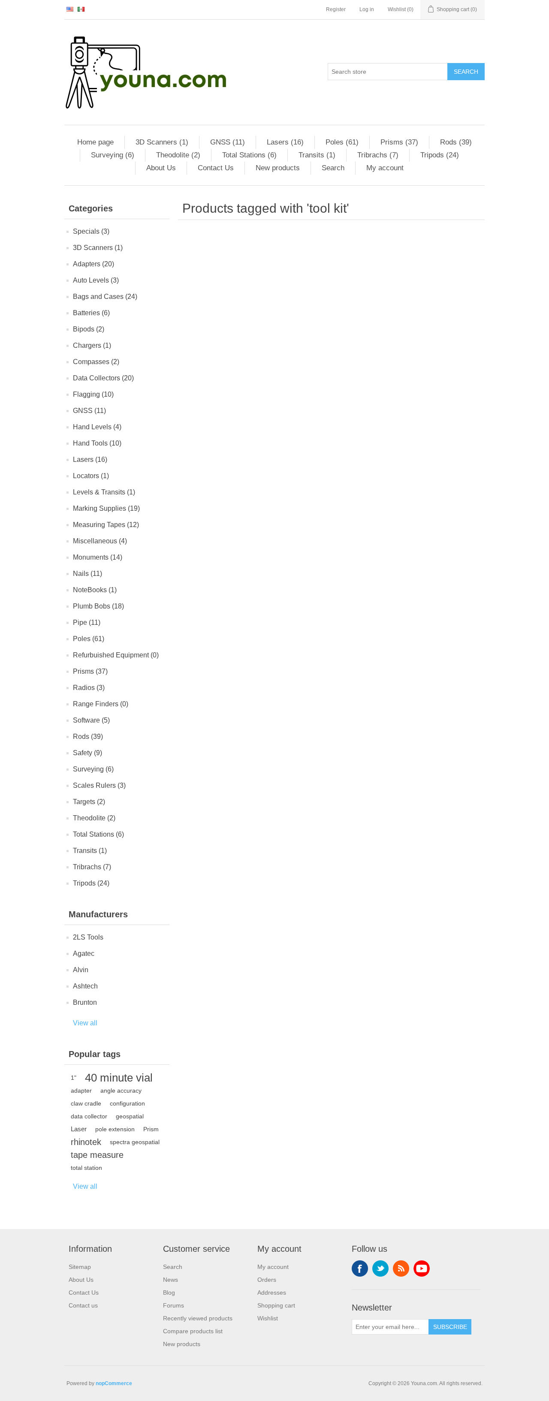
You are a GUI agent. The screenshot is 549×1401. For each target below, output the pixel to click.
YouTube (421, 1268)
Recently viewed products (197, 1318)
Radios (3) (89, 687)
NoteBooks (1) (95, 590)
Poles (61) (342, 142)
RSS (401, 1268)
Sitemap (80, 1266)
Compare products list (193, 1331)
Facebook (360, 1268)
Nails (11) (87, 573)
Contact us (83, 1305)
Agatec (83, 953)
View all (85, 1023)
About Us (161, 168)
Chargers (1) (92, 345)
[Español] (81, 9)
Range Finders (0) (100, 704)
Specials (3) (91, 231)
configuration (127, 1103)
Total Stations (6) (249, 155)
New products (278, 168)
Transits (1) (317, 155)
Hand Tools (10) (97, 443)
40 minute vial (119, 1078)
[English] (70, 9)
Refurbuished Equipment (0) (116, 655)
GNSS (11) (227, 142)
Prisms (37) (399, 142)
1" (73, 1077)
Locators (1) (91, 475)
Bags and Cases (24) (105, 296)
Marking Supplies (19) (106, 508)
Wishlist (267, 1318)
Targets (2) (89, 801)
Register (336, 9)
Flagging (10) (93, 394)
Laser (79, 1129)
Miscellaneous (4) (100, 541)
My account (385, 168)
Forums (173, 1305)
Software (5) (91, 720)
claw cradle (86, 1103)
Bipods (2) (88, 329)
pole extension (115, 1129)
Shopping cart (276, 1305)
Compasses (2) (96, 361)
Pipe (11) (86, 622)
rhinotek (86, 1142)
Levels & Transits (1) (104, 492)
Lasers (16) (285, 142)
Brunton (85, 1002)
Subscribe (450, 1326)
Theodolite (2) (178, 155)
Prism (151, 1129)
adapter (81, 1090)
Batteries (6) (91, 312)
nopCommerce (114, 1383)
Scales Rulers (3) (99, 785)
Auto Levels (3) (96, 280)
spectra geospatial (135, 1142)
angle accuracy (121, 1090)
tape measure (97, 1155)
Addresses (271, 1292)
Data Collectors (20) (103, 378)
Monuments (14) (97, 557)
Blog (169, 1292)
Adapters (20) (93, 264)
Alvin (80, 969)
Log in (366, 9)
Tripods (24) (439, 155)
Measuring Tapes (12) (106, 524)
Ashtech (85, 986)
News (170, 1279)
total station (86, 1167)
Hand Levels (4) (97, 427)
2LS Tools (88, 937)
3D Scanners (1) (162, 142)
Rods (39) (456, 142)
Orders (266, 1279)
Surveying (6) (112, 155)
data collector (89, 1116)
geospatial (130, 1116)
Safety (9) (87, 752)
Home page (95, 142)
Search (466, 71)
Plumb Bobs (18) (98, 606)
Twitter (380, 1268)
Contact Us (216, 168)
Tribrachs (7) (377, 155)
